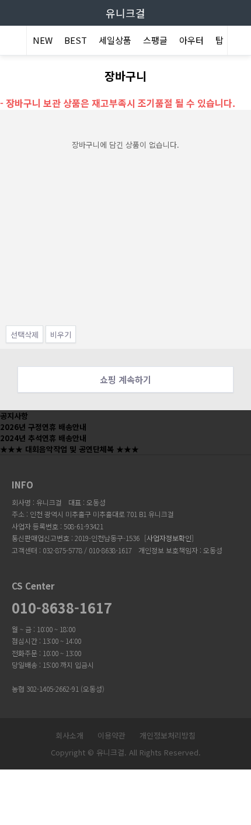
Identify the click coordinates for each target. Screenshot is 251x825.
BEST (75, 40)
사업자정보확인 (169, 538)
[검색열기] (239, 42)
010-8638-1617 (62, 608)
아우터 (191, 40)
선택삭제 (25, 334)
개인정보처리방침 (168, 735)
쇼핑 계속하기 (125, 379)
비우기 (60, 334)
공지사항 (14, 415)
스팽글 (155, 40)
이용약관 (111, 735)
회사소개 (69, 735)
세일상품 (115, 40)
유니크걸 (125, 12)
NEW (43, 40)
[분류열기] (11, 42)
